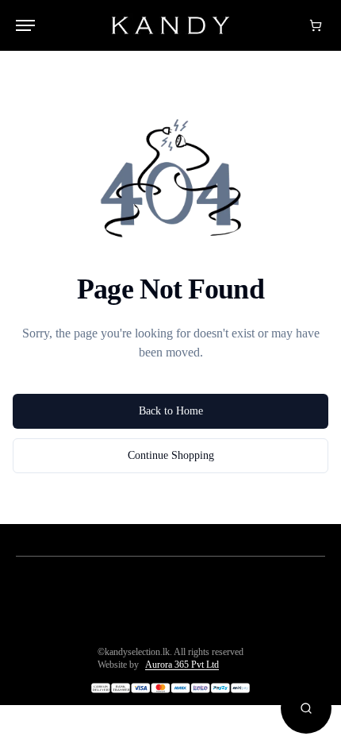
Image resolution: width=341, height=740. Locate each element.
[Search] (306, 708)
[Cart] (315, 25)
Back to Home (171, 411)
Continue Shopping (171, 455)
